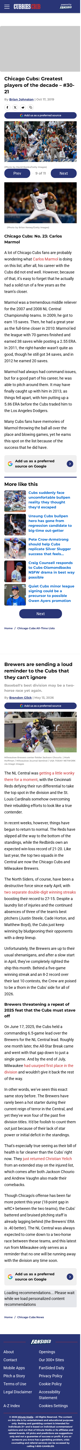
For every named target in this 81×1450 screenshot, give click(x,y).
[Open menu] (7, 6)
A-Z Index (11, 1405)
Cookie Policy (50, 1384)
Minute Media (25, 1417)
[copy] (31, 107)
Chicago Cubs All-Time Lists (36, 628)
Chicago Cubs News (30, 1317)
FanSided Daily (51, 1368)
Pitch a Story (14, 1376)
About (8, 1352)
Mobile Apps (14, 1368)
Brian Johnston (21, 99)
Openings (47, 1352)
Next (64, 173)
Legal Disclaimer (17, 1392)
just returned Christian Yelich (47, 1158)
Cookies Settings (53, 1405)
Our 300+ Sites (51, 1360)
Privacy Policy (50, 1376)
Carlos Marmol (45, 259)
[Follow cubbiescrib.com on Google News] (70, 464)
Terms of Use (14, 1384)
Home (8, 628)
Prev (17, 173)
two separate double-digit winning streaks (40, 892)
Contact (10, 1360)
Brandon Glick (20, 698)
